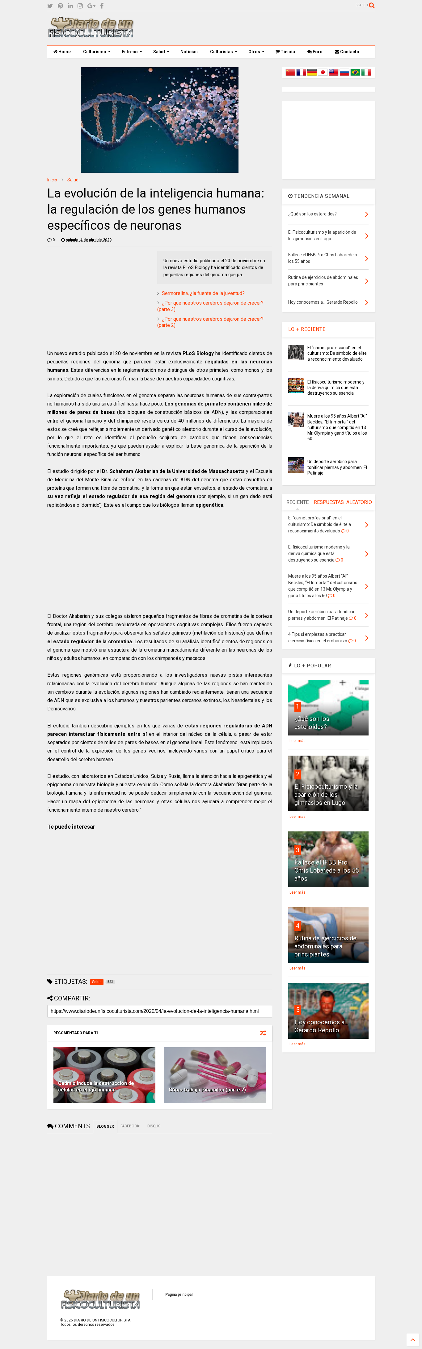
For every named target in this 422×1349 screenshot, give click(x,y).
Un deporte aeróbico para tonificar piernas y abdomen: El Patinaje (337, 467)
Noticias (189, 51)
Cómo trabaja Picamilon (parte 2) (207, 1090)
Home (64, 51)
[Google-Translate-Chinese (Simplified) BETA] (290, 76)
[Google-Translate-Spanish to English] (334, 76)
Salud (159, 51)
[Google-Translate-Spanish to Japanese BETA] (323, 76)
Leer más (297, 741)
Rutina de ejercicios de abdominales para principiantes (325, 946)
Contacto (349, 51)
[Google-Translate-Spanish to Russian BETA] (344, 76)
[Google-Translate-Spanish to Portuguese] (355, 76)
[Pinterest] (60, 6)
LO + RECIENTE (307, 329)
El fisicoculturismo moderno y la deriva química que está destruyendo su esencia (336, 388)
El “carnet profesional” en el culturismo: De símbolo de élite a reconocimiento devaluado (337, 353)
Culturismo (94, 51)
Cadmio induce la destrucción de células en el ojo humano (96, 1086)
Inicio (52, 179)
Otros (254, 51)
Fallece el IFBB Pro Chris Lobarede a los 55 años (326, 870)
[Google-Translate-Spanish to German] (312, 76)
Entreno (130, 51)
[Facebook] (101, 6)
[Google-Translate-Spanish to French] (301, 76)
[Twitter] (50, 6)
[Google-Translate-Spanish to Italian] (366, 76)
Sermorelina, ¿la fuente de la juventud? (203, 293)
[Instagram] (80, 6)
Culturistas (221, 51)
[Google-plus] (91, 6)
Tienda (287, 51)
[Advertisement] (262, 28)
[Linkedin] (70, 6)
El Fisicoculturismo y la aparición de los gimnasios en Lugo (326, 794)
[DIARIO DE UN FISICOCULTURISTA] (90, 35)
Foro (317, 51)
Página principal (178, 1294)
